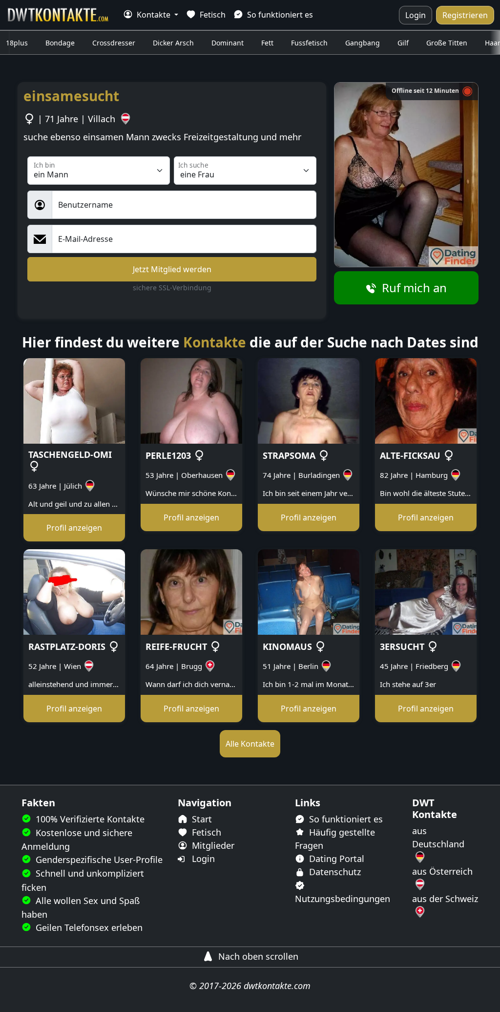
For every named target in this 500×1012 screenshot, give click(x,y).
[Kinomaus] (308, 591)
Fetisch (212, 14)
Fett (267, 42)
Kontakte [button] (153, 14)
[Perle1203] (191, 400)
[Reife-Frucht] (191, 591)
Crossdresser (113, 42)
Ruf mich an (413, 288)
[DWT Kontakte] (58, 15)
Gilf (403, 42)
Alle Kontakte (250, 743)
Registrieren (465, 15)
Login (415, 15)
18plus (17, 42)
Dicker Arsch (173, 42)
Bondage (60, 42)
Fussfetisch (309, 42)
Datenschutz (334, 872)
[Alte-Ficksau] (426, 400)
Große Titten (446, 42)
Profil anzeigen (74, 527)
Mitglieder (211, 845)
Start (200, 819)
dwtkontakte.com (277, 985)
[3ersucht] (426, 591)
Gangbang (362, 42)
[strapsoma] (308, 400)
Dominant (227, 42)
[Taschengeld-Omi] (74, 400)
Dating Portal (335, 858)
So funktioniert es (279, 14)
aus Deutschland (438, 837)
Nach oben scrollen (257, 956)
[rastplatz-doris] (74, 591)
